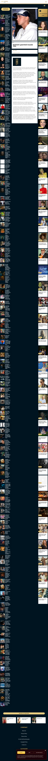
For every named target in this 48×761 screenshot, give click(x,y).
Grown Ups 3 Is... (39, 718)
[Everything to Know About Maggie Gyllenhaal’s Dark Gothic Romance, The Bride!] (2, 230)
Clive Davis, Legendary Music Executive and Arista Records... (42, 260)
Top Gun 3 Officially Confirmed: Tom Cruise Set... (42, 390)
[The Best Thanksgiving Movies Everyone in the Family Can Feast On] (2, 372)
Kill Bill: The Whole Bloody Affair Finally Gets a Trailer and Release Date (7, 425)
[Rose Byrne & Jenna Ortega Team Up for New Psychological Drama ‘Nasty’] (2, 72)
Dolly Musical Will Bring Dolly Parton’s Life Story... (43, 180)
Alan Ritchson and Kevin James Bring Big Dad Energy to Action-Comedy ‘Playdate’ (7, 418)
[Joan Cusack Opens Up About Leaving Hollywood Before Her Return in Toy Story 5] (43, 367)
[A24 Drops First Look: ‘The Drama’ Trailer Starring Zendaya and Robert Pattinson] (2, 347)
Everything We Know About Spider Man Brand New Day (7, 198)
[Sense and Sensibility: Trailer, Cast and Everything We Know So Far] (2, 78)
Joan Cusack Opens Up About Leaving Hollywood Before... (43, 373)
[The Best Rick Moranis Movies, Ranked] (2, 533)
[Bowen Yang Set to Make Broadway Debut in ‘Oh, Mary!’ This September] (43, 41)
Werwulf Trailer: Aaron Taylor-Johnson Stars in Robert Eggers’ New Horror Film (7, 100)
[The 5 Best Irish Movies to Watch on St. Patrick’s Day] (2, 203)
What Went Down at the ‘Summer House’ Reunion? (42, 487)
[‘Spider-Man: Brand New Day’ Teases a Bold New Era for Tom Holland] (2, 658)
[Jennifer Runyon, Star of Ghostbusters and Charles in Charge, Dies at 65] (43, 544)
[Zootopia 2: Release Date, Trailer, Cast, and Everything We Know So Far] (2, 668)
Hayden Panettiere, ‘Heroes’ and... (25, 719)
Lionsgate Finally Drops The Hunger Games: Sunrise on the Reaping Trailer (7, 378)
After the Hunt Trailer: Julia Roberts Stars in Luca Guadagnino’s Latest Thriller (7, 698)
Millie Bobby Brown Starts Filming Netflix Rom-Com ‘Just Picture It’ (7, 527)
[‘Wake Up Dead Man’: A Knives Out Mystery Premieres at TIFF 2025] (2, 557)
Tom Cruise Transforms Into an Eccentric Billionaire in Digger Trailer (7, 83)
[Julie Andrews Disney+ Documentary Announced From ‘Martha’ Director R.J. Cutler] (2, 59)
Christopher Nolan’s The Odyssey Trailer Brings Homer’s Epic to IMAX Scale (7, 308)
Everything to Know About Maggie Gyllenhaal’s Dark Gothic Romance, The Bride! (7, 231)
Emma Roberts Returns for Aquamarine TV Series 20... (43, 196)
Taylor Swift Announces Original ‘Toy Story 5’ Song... (43, 438)
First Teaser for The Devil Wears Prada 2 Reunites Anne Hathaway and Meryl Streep (7, 402)
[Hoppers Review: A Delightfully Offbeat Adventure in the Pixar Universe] (2, 237)
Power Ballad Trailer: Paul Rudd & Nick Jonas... (42, 519)
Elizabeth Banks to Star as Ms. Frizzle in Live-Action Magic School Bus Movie (7, 112)
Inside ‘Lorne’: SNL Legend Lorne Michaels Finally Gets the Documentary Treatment (7, 243)
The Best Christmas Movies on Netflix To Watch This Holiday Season (7, 325)
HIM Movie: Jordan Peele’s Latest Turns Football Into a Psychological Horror (7, 641)
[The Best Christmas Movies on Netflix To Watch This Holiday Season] (2, 325)
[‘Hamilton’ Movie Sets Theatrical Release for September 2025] (2, 646)
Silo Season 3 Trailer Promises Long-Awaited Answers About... (43, 422)
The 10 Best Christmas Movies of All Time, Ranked (7, 302)
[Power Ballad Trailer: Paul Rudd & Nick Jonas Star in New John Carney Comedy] (43, 512)
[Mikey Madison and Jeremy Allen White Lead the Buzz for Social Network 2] (2, 663)
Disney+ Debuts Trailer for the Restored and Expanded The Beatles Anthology (7, 396)
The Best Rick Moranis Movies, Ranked (7, 532)
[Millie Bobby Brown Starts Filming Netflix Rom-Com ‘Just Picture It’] (2, 527)
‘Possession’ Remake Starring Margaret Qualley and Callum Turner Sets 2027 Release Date (7, 22)
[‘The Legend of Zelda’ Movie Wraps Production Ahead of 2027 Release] (2, 171)
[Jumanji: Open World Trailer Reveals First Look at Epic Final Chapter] (2, 55)
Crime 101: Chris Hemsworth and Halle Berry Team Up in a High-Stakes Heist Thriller (7, 455)
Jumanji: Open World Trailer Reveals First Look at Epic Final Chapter (7, 55)
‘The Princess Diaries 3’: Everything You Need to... (43, 32)
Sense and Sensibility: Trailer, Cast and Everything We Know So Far (7, 78)
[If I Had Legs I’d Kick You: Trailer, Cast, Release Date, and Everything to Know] (2, 623)
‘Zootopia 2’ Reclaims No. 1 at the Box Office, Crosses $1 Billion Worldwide (7, 331)
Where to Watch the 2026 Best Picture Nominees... (43, 567)
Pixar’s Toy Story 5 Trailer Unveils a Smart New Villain (7, 413)
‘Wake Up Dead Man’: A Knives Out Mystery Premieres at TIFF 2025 (7, 557)
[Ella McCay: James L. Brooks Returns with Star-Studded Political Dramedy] (2, 467)
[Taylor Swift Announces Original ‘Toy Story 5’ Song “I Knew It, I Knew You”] (43, 431)
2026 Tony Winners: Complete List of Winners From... (43, 406)
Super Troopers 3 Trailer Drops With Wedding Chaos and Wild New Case (7, 161)
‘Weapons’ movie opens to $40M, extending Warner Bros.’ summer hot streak (7, 629)
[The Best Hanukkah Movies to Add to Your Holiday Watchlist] (2, 320)
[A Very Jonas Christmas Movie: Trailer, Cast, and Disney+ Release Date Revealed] (2, 562)
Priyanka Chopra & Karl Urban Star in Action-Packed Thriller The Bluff (7, 286)
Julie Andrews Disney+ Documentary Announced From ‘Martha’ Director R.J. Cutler (7, 60)
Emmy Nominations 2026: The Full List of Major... (42, 163)
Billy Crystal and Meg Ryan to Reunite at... (42, 583)
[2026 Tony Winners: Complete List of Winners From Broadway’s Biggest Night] (43, 399)
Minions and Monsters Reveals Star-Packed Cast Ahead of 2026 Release (7, 134)
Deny (29, 752)
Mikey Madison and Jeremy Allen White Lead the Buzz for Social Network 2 (7, 663)
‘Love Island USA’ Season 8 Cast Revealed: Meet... (43, 454)
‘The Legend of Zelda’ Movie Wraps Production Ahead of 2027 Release (7, 171)
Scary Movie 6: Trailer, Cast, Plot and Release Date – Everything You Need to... (7, 254)
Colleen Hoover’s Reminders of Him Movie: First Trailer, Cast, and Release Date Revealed (7, 474)
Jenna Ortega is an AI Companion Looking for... (43, 244)
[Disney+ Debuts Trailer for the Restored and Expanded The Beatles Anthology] (2, 395)
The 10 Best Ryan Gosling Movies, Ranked (7, 703)
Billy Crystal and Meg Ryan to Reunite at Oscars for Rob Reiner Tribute (7, 250)
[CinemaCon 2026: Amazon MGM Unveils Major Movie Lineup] (2, 166)
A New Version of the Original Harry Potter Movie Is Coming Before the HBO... (7, 383)
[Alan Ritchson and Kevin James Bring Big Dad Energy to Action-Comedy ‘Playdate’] (2, 418)
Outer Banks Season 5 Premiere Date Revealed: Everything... (43, 325)
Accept (21, 752)
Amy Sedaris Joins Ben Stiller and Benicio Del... (43, 82)
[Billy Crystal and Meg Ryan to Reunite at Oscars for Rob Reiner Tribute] (2, 250)
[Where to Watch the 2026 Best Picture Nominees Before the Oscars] (2, 224)
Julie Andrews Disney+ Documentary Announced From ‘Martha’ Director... (42, 131)
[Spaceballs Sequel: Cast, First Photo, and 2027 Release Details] (2, 538)
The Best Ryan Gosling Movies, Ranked (42, 599)
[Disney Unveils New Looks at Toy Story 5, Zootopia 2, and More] (2, 581)
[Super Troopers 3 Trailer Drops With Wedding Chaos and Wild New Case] (2, 161)
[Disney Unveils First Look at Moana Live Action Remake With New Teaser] (2, 390)
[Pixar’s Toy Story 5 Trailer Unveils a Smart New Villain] (2, 413)
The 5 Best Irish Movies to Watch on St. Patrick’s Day (7, 203)
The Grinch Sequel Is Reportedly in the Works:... (42, 309)
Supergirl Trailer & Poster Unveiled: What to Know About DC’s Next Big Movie (7, 342)
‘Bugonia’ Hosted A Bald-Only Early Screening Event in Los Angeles (7, 461)
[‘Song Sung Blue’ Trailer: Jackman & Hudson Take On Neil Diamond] (2, 542)
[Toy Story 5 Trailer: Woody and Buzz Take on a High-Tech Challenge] (2, 260)
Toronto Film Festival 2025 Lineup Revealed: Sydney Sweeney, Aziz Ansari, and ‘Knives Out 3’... (7, 692)
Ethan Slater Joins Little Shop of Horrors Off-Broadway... (43, 212)
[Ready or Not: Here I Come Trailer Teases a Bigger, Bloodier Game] (2, 273)
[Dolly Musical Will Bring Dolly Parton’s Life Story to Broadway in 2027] (43, 173)
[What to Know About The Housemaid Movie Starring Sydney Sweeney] (2, 448)
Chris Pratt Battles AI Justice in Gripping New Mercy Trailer (7, 361)
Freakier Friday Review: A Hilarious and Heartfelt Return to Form (7, 635)
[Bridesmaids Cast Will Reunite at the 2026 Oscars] (43, 528)
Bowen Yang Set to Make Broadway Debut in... (43, 48)
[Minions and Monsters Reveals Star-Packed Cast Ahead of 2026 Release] (2, 134)
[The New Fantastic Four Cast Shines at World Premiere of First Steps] (2, 685)
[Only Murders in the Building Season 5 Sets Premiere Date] (2, 675)
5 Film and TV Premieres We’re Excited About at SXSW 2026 (7, 208)
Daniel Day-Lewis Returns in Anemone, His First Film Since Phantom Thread (7, 598)
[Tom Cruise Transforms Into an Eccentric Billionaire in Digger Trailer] (2, 83)
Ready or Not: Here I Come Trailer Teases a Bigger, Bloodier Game (7, 273)
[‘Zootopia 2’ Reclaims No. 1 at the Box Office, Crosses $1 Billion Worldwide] (2, 331)
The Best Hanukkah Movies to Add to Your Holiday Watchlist (7, 320)
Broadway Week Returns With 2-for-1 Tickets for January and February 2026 (7, 297)
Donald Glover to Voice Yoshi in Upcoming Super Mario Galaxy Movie (7, 214)
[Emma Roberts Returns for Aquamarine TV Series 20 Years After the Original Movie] (2, 106)
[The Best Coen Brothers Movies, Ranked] (2, 593)
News (40, 78)
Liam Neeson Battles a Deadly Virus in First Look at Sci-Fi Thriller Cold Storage (7, 652)
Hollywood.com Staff (16, 52)
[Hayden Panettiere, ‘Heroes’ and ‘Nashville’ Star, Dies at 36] (19, 720)
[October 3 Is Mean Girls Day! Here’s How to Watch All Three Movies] (2, 516)
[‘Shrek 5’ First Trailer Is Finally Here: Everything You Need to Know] (2, 125)
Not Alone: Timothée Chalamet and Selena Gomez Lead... (42, 277)
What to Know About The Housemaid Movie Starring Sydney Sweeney (7, 448)
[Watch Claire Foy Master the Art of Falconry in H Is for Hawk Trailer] (2, 436)
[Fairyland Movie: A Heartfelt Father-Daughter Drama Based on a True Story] (2, 609)
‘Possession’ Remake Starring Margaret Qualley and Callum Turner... (42, 99)
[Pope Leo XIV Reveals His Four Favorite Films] (2, 408)
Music (40, 256)
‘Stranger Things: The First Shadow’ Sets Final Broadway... (43, 357)
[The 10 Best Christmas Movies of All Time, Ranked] (2, 303)
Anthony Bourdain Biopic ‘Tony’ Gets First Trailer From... (43, 503)
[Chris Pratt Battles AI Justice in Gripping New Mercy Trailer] (2, 361)
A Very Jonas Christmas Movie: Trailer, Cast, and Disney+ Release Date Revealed (7, 563)
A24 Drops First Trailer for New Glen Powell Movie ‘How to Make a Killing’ (7, 366)
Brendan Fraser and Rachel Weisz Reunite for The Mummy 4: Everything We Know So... (7, 443)
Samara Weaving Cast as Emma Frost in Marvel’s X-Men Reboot (7, 49)
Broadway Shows (42, 44)
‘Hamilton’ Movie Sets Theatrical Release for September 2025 (7, 646)
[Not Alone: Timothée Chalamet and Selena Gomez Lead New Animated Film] (43, 270)
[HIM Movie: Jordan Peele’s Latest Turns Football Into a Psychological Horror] (2, 641)
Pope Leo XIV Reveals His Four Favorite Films (7, 407)
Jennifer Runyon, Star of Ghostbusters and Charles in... (43, 551)
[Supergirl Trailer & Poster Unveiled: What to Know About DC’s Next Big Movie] (2, 342)
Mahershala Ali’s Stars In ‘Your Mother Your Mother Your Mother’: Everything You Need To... (7, 43)
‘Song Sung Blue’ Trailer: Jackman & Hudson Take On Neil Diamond (7, 542)
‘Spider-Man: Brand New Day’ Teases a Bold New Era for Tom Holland (7, 658)
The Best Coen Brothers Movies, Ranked (7, 593)
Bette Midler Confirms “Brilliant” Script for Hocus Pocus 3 (7, 481)
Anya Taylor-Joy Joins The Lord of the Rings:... (43, 341)
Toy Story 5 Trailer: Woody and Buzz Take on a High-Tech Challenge (7, 260)
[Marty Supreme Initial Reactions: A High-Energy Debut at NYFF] (2, 511)
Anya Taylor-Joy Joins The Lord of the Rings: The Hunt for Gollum (7, 130)
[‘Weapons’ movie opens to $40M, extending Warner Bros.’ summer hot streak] (2, 628)
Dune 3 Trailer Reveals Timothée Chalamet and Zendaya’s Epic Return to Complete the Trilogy (7, 155)
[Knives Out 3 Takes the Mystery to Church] (2, 337)
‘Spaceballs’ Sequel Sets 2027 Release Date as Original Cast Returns (7, 141)
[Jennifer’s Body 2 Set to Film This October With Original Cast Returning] (2, 66)
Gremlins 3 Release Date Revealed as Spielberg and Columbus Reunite (7, 430)
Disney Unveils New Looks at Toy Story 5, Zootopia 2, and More (7, 581)
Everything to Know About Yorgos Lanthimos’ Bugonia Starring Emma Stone (7, 587)
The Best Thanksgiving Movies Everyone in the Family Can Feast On (7, 372)
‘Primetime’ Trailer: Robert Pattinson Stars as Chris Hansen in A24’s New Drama (7, 37)
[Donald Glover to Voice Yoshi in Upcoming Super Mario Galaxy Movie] (2, 214)
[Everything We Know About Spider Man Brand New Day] (2, 198)
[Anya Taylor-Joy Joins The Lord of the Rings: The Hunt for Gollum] (2, 130)
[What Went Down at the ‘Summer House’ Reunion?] (43, 480)
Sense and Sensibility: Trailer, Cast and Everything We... (42, 147)
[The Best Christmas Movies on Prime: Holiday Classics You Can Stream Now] (2, 355)
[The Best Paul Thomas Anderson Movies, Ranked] (2, 522)
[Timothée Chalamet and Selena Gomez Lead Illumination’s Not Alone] (2, 94)
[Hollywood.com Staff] (43, 11)
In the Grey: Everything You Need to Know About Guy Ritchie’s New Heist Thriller (7, 219)
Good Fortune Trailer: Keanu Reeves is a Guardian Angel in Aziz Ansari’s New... (7, 680)
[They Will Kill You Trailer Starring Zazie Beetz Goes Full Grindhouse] (2, 292)
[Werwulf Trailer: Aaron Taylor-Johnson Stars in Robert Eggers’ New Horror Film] (2, 100)
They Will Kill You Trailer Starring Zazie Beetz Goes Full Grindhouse (7, 292)
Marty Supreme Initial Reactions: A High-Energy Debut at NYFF (7, 511)
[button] (45, 750)
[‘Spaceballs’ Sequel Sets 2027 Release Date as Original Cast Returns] (2, 141)
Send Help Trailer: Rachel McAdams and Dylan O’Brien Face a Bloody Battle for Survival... (7, 492)
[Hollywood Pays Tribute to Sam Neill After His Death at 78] (2, 90)
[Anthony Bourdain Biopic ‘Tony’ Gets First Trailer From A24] (43, 496)
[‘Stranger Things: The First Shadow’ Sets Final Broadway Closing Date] (43, 350)
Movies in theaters (5, 9)
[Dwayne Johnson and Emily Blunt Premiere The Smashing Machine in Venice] (2, 574)
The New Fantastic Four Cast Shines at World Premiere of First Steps (7, 685)
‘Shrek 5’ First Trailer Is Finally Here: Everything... (42, 293)
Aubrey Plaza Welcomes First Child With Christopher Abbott (43, 115)
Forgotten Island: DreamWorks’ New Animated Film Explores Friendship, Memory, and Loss (7, 147)
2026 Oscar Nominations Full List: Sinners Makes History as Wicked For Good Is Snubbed (7, 279)
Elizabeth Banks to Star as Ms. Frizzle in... (43, 228)
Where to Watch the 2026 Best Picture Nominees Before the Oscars (7, 224)
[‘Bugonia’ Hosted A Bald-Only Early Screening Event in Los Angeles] (2, 461)
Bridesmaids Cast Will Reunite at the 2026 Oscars (42, 535)
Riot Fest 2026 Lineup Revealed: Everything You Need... (42, 470)
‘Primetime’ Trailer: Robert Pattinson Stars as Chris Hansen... (42, 64)
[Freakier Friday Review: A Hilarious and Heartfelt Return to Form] (2, 635)
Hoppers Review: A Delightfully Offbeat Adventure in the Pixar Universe (7, 238)
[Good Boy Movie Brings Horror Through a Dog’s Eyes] (2, 604)
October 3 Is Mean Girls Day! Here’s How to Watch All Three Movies (7, 516)
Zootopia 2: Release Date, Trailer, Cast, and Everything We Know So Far (7, 669)
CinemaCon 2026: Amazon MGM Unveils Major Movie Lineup (7, 166)
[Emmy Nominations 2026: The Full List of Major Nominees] (43, 156)
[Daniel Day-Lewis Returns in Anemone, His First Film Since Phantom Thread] (2, 598)
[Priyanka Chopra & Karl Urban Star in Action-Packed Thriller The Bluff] (2, 286)
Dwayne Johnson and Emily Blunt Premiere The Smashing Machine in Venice (7, 575)
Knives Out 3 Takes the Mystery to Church (7, 336)
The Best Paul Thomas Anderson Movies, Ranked (7, 522)
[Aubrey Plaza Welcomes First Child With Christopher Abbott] (43, 108)
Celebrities (41, 111)
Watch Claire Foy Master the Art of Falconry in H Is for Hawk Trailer (7, 436)
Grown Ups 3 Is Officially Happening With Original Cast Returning (7, 17)
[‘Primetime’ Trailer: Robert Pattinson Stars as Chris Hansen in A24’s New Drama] (2, 36)
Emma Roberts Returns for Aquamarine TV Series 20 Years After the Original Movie (7, 106)
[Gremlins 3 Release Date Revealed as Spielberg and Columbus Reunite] (2, 430)
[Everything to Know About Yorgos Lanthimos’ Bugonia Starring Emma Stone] (2, 587)
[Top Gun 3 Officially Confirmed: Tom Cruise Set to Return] (43, 383)
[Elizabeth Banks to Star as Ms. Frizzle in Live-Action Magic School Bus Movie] (2, 112)
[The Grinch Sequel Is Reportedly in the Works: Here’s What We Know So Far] (43, 302)
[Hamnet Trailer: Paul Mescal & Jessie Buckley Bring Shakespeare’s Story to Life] (2, 505)
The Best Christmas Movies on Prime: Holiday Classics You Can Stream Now (7, 355)
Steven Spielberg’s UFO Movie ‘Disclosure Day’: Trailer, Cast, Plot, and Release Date (7, 314)
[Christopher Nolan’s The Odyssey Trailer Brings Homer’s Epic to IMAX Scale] (2, 308)
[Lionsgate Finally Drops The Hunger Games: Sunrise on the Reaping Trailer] (2, 378)
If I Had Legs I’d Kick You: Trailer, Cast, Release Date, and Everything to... (7, 623)
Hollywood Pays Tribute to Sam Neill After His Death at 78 (7, 89)
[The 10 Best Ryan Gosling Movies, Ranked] (2, 704)
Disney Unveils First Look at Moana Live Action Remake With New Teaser (7, 390)
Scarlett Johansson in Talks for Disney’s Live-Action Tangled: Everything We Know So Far (7, 499)
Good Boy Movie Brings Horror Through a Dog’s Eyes (7, 604)
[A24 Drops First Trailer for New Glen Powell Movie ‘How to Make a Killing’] (2, 366)
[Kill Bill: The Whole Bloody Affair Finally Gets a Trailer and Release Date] (2, 425)
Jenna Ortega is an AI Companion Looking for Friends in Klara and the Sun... (7, 118)
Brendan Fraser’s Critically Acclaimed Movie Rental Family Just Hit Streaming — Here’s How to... (7, 267)
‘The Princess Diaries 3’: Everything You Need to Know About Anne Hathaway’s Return (7, 30)
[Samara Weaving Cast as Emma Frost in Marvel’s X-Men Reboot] (2, 49)
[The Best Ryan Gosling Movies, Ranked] (43, 593)
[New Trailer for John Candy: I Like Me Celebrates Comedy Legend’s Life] (2, 569)
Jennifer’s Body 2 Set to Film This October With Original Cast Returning (7, 66)
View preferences (39, 752)
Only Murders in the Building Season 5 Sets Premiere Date (7, 674)
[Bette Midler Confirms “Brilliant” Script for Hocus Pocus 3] (2, 481)
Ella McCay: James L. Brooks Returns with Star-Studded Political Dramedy (7, 467)
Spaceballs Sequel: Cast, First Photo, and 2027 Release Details (7, 538)
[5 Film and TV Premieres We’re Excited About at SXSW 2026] (2, 208)
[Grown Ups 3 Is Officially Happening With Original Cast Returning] (2, 17)
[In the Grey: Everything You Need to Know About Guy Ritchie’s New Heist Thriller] (2, 219)
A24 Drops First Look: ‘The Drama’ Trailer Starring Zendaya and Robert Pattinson (7, 348)
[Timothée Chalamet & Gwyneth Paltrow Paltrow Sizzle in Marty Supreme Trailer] (2, 616)
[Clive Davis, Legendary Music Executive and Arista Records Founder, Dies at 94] (43, 253)
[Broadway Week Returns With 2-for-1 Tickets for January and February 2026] (2, 296)
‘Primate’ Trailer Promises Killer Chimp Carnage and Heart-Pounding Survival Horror (7, 486)
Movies (40, 28)
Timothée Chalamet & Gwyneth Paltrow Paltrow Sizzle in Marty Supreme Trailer (7, 616)
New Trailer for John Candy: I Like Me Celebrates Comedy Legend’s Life (7, 569)
